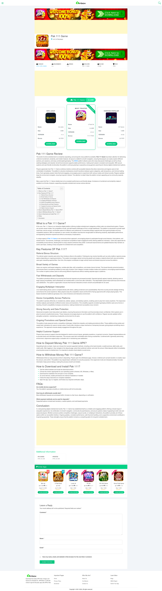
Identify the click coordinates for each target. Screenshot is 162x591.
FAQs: (40, 216)
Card (41, 66)
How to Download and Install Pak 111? (49, 214)
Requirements (57, 64)
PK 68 (88, 483)
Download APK (43, 492)
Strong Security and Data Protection (50, 204)
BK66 (76, 161)
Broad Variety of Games (47, 197)
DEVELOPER (87, 64)
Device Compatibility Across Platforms (50, 202)
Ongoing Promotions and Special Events (51, 206)
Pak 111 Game (52, 238)
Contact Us (85, 583)
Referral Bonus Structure (47, 195)
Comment (43, 512)
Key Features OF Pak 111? (46, 193)
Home (55, 578)
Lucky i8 (73, 483)
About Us (84, 578)
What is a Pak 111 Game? (46, 191)
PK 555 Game (103, 483)
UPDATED (55, 456)
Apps (37, 66)
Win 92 (43, 483)
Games (45, 66)
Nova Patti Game (119, 483)
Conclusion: (42, 218)
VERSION (71, 64)
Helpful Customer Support (47, 208)
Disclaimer (56, 583)
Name (42, 538)
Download (50, 144)
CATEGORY (40, 64)
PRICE (116, 64)
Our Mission (85, 581)
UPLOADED (41, 456)
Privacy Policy (57, 581)
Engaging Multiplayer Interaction (49, 200)
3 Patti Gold (58, 483)
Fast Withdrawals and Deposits (48, 198)
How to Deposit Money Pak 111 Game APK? (51, 210)
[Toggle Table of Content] (61, 188)
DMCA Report (114, 581)
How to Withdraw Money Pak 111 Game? (50, 212)
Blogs (112, 578)
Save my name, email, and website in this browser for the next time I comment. (67, 557)
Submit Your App (115, 583)
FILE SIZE (101, 64)
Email (42, 548)
